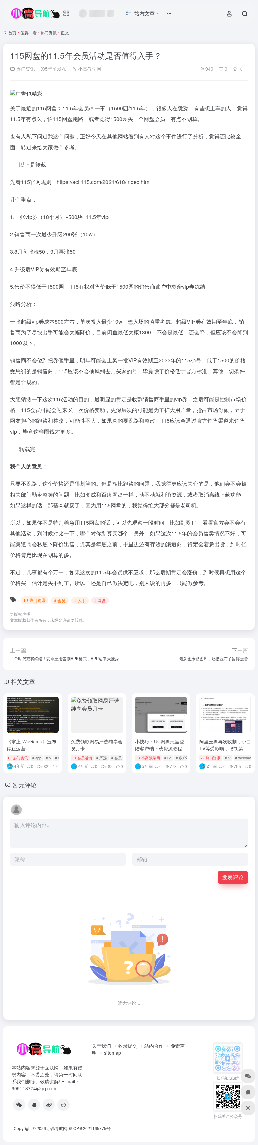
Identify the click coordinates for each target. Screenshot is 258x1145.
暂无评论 (24, 784)
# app (36, 757)
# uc (167, 757)
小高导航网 (57, 1128)
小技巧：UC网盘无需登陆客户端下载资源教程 (159, 745)
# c (57, 757)
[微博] (49, 1105)
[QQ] (34, 1105)
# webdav (243, 757)
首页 (12, 32)
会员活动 (84, 757)
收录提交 (127, 1045)
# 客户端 (183, 757)
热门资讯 (49, 32)
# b (48, 757)
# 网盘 (100, 600)
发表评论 (233, 877)
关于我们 (101, 1045)
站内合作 (153, 1045)
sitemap (112, 1052)
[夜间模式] (248, 1108)
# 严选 (101, 757)
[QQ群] (63, 1105)
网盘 (51, 108)
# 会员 (60, 600)
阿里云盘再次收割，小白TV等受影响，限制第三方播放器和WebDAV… (225, 748)
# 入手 (80, 600)
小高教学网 (89, 68)
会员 (83, 108)
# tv (228, 757)
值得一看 (28, 32)
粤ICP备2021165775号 (89, 1128)
